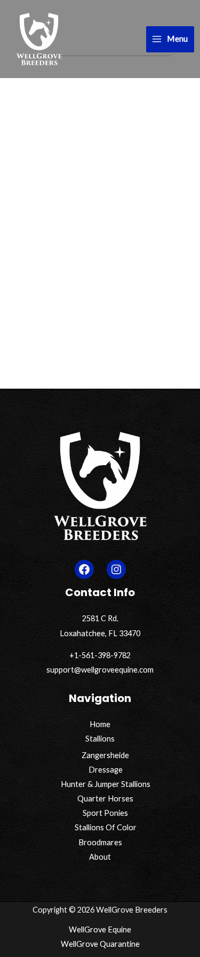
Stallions (100, 738)
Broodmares (100, 842)
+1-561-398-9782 (100, 655)
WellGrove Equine (100, 929)
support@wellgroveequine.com (100, 669)
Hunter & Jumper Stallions (105, 784)
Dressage (106, 769)
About (100, 856)
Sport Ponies (105, 812)
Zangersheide (105, 755)
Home (100, 724)
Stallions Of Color (106, 827)
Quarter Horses (105, 798)
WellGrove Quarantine (100, 943)
